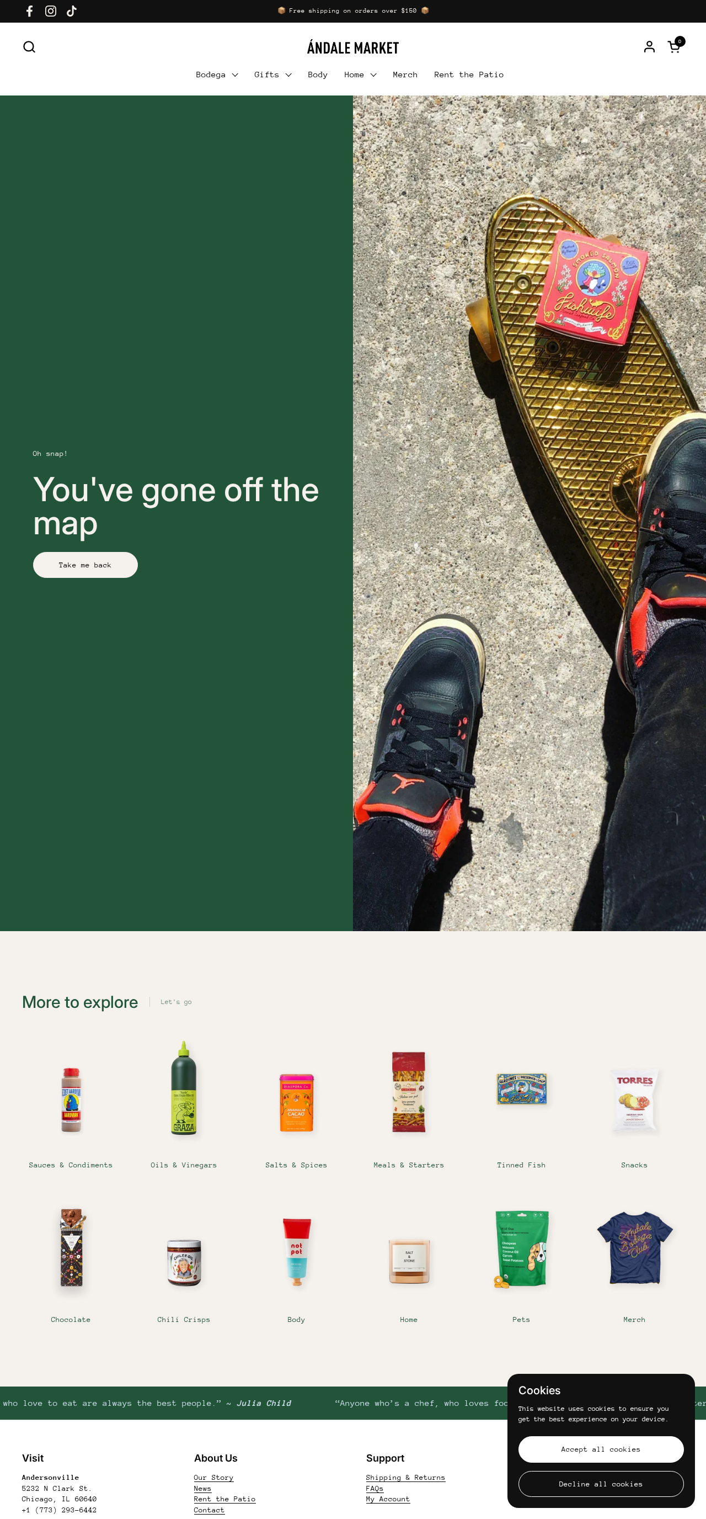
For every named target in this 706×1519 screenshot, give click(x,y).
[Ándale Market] (353, 46)
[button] (29, 47)
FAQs (375, 1488)
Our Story (214, 1477)
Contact (209, 1510)
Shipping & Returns (406, 1477)
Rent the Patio (225, 1499)
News (203, 1488)
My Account (388, 1499)
